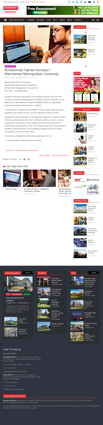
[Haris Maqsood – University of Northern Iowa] (44, 288)
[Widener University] (44, 323)
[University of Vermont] (76, 290)
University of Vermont (88, 292)
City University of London (15, 299)
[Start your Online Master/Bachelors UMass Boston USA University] (76, 277)
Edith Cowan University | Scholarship (92, 38)
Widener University (57, 324)
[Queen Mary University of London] (81, 205)
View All (27, 273)
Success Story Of (10, 66)
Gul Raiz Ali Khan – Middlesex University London (17, 190)
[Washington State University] (76, 312)
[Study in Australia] (81, 239)
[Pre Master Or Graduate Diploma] (81, 157)
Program (30, 20)
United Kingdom (16, 294)
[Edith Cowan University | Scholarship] (80, 36)
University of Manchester (22, 330)
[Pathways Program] (81, 146)
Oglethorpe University (91, 51)
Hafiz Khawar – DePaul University (54, 155)
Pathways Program (91, 148)
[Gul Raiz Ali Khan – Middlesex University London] (20, 171)
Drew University (93, 114)
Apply (49, 20)
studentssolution (23, 77)
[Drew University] (81, 112)
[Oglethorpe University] (80, 50)
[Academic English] (81, 135)
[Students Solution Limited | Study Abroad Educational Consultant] (5, 20)
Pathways (40, 20)
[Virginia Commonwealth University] (76, 333)
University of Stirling (22, 320)
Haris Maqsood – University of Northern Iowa (57, 291)
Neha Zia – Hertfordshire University (20, 150)
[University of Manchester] (10, 328)
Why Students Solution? (92, 126)
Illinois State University (88, 303)
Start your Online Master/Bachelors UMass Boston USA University (90, 281)
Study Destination (16, 20)
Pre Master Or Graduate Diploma (92, 160)
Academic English (91, 137)
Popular (87, 109)
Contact (78, 20)
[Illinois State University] (76, 301)
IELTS (55, 20)
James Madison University (93, 252)
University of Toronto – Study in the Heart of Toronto (57, 314)
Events (62, 20)
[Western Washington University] (44, 299)
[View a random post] (97, 20)
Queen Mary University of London (92, 208)
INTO (8, 294)
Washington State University (90, 314)
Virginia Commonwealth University (89, 336)
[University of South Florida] (76, 322)
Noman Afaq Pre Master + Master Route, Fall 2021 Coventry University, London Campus (54, 191)
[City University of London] (18, 277)
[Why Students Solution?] (81, 124)
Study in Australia (90, 241)
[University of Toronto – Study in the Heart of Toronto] (44, 310)
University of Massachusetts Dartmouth (93, 230)
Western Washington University (55, 302)
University (26, 294)
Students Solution (9, 400)
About (69, 20)
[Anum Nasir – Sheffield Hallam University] (44, 277)
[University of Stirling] (10, 318)
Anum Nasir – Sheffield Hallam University (56, 280)
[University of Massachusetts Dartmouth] (81, 228)
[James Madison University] (81, 250)
